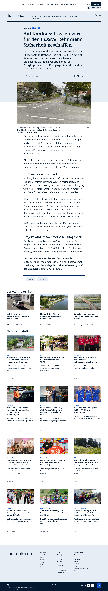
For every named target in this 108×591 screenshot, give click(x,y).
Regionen (60, 565)
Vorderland (60, 573)
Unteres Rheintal (62, 568)
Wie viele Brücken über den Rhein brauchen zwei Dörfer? (86, 316)
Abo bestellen (78, 552)
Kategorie (43, 552)
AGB (75, 566)
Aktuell (34, 17)
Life (49, 17)
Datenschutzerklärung (81, 569)
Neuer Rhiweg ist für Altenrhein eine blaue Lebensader (50, 316)
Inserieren (39, 4)
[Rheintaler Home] (16, 15)
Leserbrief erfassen (52, 4)
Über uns (31, 4)
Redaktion (77, 559)
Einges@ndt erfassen (68, 4)
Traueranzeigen (73, 17)
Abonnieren (96, 4)
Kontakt (76, 564)
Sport (39, 17)
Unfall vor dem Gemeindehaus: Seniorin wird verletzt (18, 316)
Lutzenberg (27, 28)
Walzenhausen (11, 325)
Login (88, 4)
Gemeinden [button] (95, 8)
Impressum (30, 587)
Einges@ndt (35, 19)
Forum (64, 17)
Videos (45, 17)
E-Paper (23, 4)
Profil (59, 552)
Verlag (76, 561)
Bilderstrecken (56, 17)
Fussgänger (42, 279)
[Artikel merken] (74, 76)
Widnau (76, 325)
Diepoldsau (82, 325)
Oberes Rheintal (62, 570)
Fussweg (30, 279)
